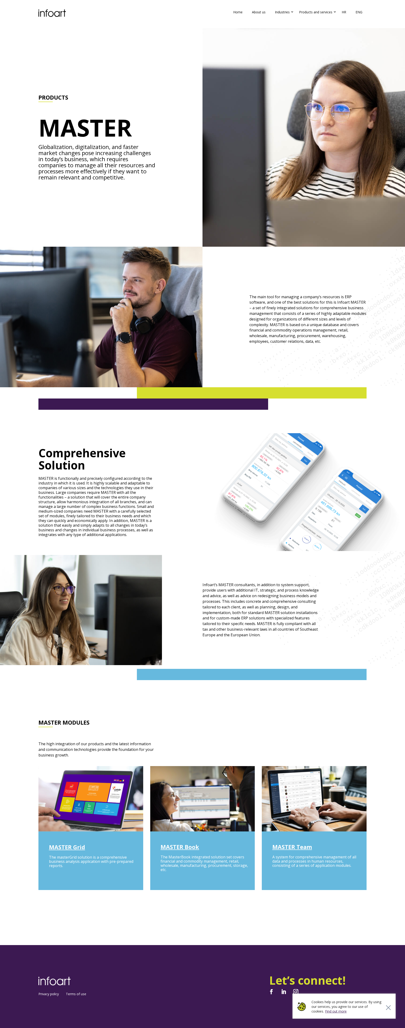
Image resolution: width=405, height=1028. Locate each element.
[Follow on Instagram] (296, 992)
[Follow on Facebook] (271, 992)
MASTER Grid (67, 847)
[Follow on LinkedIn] (283, 992)
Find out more (336, 1011)
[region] (344, 1006)
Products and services (315, 12)
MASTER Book (180, 847)
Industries (282, 12)
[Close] (388, 1007)
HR (344, 12)
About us (259, 12)
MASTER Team (292, 847)
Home (238, 12)
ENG (359, 12)
